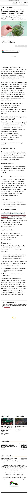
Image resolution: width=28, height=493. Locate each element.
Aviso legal (19, 475)
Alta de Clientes (20, 474)
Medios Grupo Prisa (14, 486)
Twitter (19, 46)
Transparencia (17, 479)
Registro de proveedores (11, 475)
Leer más (6, 306)
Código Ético (23, 479)
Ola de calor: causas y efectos (20, 427)
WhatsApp (25, 46)
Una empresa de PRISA (14, 483)
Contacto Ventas (13, 472)
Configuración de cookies (7, 479)
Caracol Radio (6, 3)
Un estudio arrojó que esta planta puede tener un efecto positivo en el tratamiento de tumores (13, 214)
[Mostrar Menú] (1, 3)
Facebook (16, 46)
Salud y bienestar (7, 7)
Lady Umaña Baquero (7, 41)
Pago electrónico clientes (10, 474)
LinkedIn (22, 46)
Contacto (7, 472)
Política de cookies (21, 477)
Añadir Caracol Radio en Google (11, 51)
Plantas (4, 297)
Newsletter (21, 472)
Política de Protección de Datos (9, 477)
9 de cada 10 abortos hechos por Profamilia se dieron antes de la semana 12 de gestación (7, 429)
